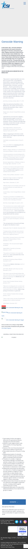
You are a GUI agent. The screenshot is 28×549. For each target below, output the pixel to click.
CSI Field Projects (6, 328)
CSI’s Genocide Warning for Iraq (14, 307)
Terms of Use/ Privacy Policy (7, 547)
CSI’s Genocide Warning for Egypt (15, 320)
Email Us (19, 537)
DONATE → (14, 502)
